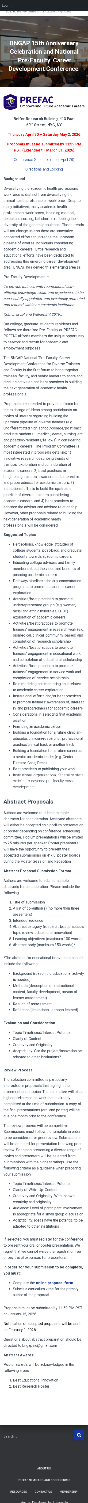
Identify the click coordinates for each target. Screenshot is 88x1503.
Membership (69, 1491)
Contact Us (43, 1491)
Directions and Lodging (44, 169)
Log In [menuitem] (6, 5)
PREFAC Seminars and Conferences (44, 1480)
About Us (44, 1468)
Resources (18, 1491)
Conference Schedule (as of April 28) (44, 159)
